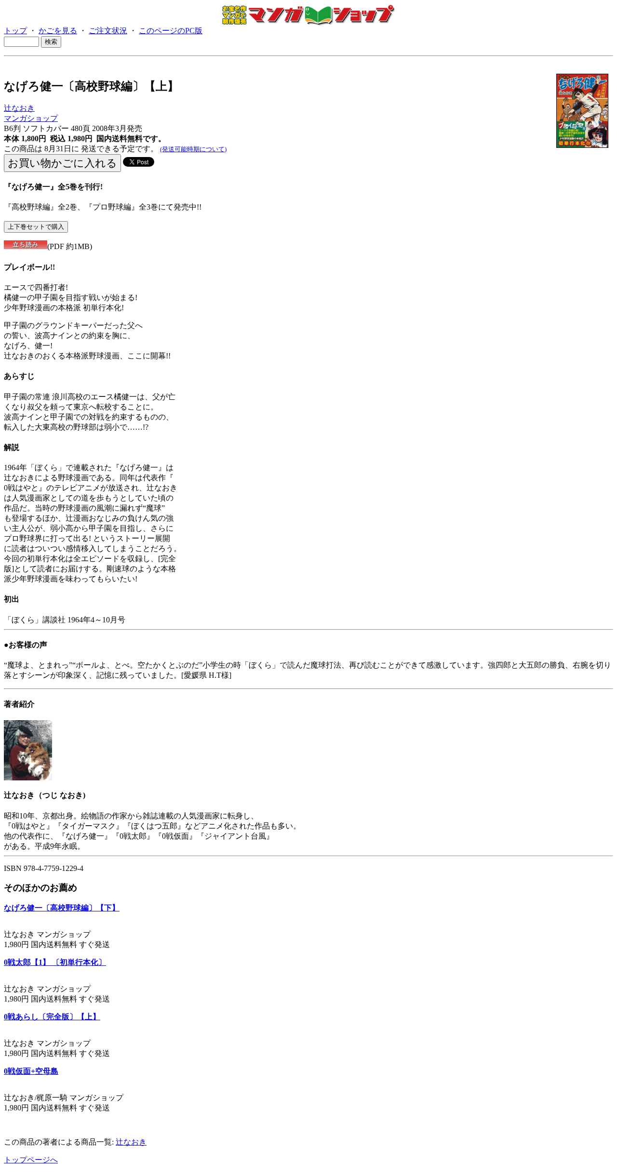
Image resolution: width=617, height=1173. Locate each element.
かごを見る (58, 30)
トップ (15, 30)
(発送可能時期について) (193, 149)
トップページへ (31, 1160)
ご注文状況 (108, 30)
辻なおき (19, 108)
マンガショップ (31, 118)
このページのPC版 (170, 30)
